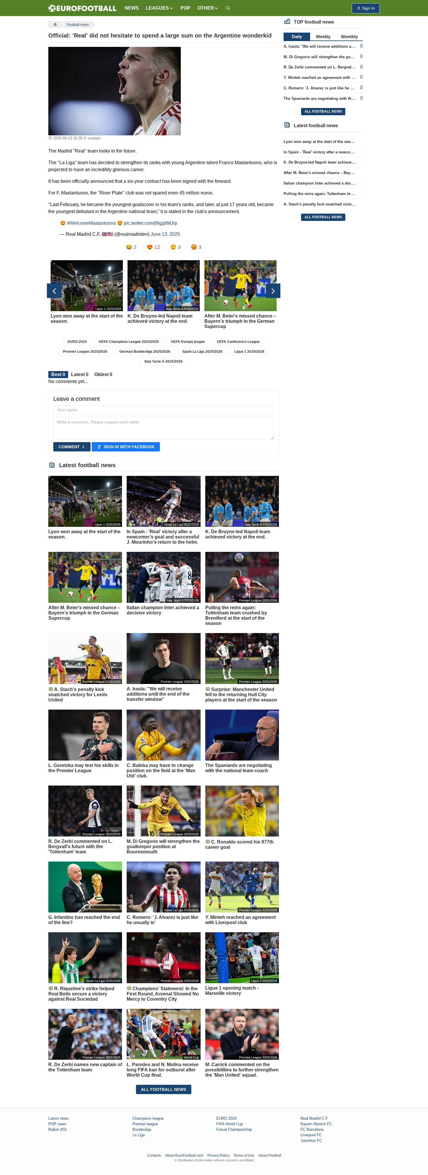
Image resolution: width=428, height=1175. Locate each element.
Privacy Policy (218, 1155)
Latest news (58, 1118)
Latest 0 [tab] (80, 374)
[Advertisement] (232, 83)
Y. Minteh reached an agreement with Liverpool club (331, 77)
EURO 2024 (77, 342)
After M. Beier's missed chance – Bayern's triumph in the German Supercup (352, 173)
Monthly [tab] (349, 36)
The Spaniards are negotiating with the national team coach (337, 98)
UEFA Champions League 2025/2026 (129, 342)
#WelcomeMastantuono (91, 223)
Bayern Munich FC (316, 1124)
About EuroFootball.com (184, 1155)
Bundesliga (141, 1129)
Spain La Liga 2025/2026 (202, 352)
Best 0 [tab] (58, 374)
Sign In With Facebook (129, 446)
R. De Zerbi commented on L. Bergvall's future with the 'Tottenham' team (349, 67)
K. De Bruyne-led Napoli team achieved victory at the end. (335, 162)
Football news (78, 25)
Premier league (145, 1124)
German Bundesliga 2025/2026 (144, 352)
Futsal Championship (234, 1129)
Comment (69, 446)
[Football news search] (228, 8)
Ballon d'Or (57, 1129)
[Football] (54, 24)
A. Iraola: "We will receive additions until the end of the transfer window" (349, 46)
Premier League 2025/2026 (85, 352)
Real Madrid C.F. (314, 1118)
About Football (269, 1155)
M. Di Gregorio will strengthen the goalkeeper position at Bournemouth (348, 57)
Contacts (154, 1155)
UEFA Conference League (238, 342)
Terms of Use (244, 1155)
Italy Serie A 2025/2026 (163, 361)
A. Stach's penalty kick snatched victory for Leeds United (335, 204)
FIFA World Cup (229, 1124)
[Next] (273, 290)
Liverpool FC (311, 1135)
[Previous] (54, 290)
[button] (159, 8)
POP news (57, 1124)
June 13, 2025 (165, 234)
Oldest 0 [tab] (103, 374)
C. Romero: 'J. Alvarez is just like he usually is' (326, 88)
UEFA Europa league (188, 342)
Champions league (148, 1118)
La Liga (138, 1135)
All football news (163, 1089)
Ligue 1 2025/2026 (249, 352)
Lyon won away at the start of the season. (321, 141)
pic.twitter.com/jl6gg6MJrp (150, 223)
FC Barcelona (311, 1129)
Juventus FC (311, 1140)
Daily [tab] (297, 36)
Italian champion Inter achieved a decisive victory (328, 183)
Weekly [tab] (323, 36)
